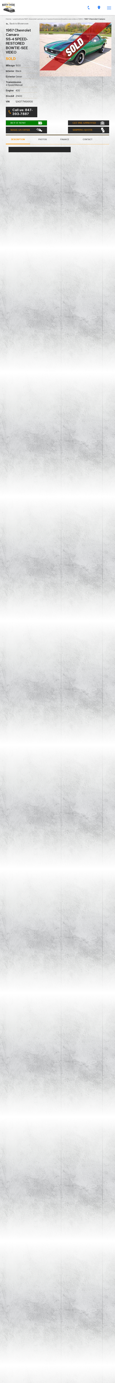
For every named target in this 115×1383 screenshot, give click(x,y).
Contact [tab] (87, 139)
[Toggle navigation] (109, 8)
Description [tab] (18, 139)
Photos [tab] (42, 139)
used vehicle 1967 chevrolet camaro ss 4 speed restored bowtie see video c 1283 (48, 19)
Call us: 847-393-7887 (22, 112)
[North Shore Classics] (8, 7)
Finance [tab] (64, 139)
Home (8, 19)
